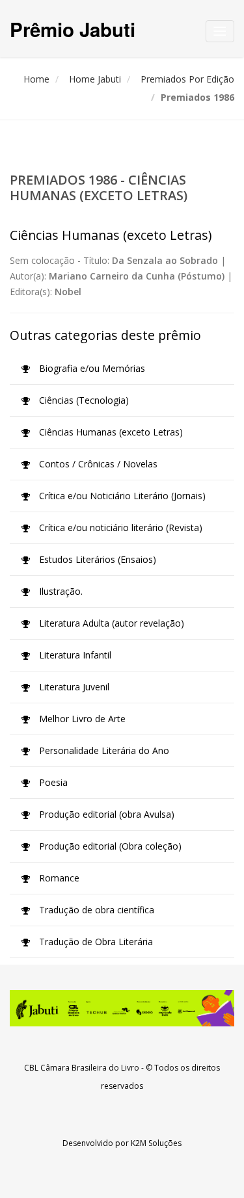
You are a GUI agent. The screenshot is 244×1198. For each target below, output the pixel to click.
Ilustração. (59, 591)
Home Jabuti (95, 79)
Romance (57, 878)
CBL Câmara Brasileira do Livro (81, 1067)
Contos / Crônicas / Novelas (96, 464)
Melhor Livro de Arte (81, 718)
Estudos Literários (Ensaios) (96, 559)
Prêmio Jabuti (72, 29)
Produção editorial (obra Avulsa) (105, 814)
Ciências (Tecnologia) (82, 400)
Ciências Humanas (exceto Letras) (109, 432)
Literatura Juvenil (72, 687)
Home (36, 79)
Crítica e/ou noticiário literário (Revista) (119, 527)
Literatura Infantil (73, 655)
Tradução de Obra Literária (94, 941)
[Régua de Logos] (122, 1008)
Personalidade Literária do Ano (102, 750)
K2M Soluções (156, 1143)
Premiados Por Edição (187, 79)
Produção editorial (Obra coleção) (109, 846)
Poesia (52, 782)
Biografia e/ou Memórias (90, 368)
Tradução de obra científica (95, 910)
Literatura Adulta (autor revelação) (110, 623)
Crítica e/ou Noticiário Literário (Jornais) (121, 495)
